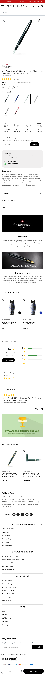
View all (39, 409)
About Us (5, 532)
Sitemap (5, 625)
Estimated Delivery (9, 138)
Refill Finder (6, 618)
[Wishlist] (34, 6)
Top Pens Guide (8, 563)
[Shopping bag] (38, 6)
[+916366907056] (5, 164)
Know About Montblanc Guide (13, 559)
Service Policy (7, 584)
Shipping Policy (8, 597)
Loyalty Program (8, 539)
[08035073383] (5, 161)
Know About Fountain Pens (12, 556)
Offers (4, 615)
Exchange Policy (8, 590)
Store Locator (7, 545)
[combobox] (22, 13)
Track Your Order (8, 529)
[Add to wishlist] (4, 20)
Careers (5, 621)
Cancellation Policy (9, 587)
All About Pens (7, 566)
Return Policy (7, 601)
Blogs (4, 611)
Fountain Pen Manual (10, 570)
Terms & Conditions (9, 594)
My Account (6, 535)
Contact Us (6, 542)
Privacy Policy (7, 580)
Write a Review (8, 360)
